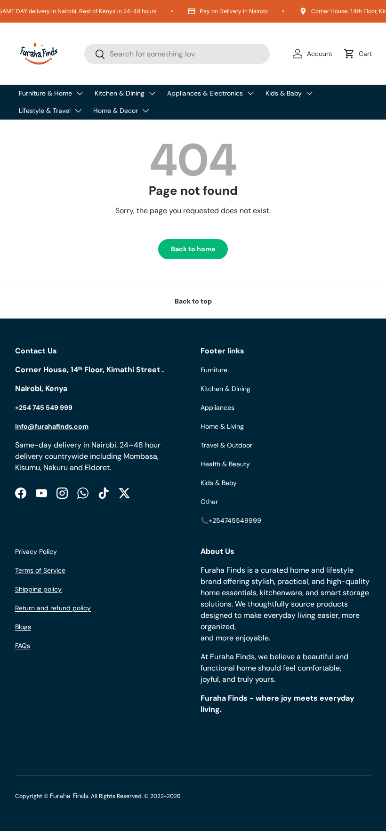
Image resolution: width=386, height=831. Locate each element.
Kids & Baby (283, 93)
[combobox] (177, 54)
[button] (360, 53)
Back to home (193, 249)
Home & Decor (115, 110)
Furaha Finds (69, 795)
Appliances (217, 407)
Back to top (193, 301)
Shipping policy (38, 589)
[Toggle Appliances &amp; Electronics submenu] (250, 93)
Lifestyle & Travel (45, 110)
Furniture (214, 370)
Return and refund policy (53, 608)
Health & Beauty (225, 464)
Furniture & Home (45, 93)
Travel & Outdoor (226, 445)
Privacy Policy (36, 551)
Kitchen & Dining (120, 93)
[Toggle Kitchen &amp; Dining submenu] (152, 93)
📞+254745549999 (231, 520)
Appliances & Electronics (205, 93)
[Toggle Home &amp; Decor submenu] (145, 110)
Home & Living (222, 426)
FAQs (22, 645)
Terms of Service (40, 570)
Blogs (23, 627)
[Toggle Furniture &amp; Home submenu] (79, 93)
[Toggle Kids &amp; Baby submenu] (309, 93)
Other (209, 501)
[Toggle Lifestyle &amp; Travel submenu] (78, 110)
